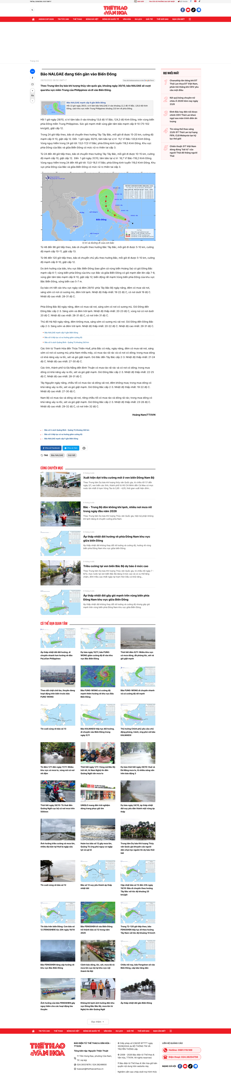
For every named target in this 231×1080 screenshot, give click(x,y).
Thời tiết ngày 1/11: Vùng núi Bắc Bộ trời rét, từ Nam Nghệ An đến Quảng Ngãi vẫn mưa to (98, 770)
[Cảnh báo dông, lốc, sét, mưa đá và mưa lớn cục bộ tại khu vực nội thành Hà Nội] (98, 951)
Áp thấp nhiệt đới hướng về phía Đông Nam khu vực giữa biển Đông (116, 538)
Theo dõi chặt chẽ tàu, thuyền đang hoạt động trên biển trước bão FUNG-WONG (58, 693)
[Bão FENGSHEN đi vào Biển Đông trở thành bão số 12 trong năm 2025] (98, 912)
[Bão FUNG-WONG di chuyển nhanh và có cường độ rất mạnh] (138, 676)
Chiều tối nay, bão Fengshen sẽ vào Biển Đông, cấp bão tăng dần (138, 966)
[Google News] (138, 81)
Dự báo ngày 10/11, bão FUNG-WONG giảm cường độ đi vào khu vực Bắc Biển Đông (97, 655)
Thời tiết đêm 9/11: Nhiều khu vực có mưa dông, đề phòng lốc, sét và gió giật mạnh (137, 655)
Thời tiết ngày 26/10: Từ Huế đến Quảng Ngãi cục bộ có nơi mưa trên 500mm (58, 808)
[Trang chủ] (33, 19)
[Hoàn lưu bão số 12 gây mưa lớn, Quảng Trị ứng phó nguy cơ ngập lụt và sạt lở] (98, 829)
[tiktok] (193, 10)
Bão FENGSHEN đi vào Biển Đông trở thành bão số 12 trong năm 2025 (97, 929)
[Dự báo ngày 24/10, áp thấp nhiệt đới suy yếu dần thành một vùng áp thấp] (138, 791)
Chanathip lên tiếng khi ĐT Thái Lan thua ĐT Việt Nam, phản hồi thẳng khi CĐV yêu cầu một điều (184, 85)
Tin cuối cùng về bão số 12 (53, 885)
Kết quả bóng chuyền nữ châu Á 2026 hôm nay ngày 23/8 (184, 100)
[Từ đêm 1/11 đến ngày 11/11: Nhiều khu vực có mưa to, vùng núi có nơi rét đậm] (58, 753)
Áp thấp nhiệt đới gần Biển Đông (136, 1003)
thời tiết (71, 455)
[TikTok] (200, 1)
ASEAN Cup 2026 (46, 19)
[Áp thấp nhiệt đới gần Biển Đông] (138, 989)
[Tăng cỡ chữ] (32, 91)
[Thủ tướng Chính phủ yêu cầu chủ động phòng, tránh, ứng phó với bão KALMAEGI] (138, 714)
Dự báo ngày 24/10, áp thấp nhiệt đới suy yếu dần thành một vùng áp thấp (138, 808)
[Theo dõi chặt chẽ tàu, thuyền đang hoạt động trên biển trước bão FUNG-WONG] (58, 676)
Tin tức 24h (63, 19)
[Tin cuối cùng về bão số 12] (58, 871)
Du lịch (138, 19)
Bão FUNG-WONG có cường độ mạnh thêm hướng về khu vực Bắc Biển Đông (97, 693)
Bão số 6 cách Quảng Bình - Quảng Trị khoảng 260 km (67, 342)
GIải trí (149, 19)
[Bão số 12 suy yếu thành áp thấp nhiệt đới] (98, 871)
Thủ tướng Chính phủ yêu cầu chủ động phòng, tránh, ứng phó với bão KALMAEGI (138, 731)
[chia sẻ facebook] (32, 77)
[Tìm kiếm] (32, 10)
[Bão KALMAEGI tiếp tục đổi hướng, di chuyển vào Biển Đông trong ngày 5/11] (98, 714)
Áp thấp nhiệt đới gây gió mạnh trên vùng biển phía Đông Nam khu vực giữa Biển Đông (116, 597)
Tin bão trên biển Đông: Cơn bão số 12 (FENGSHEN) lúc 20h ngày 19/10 (58, 928)
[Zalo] (199, 10)
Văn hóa (127, 19)
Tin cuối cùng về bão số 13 (53, 728)
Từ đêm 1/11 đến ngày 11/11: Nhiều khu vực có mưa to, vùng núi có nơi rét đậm (57, 770)
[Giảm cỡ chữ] (32, 101)
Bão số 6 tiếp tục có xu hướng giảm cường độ (63, 337)
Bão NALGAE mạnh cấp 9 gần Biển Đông (86, 103)
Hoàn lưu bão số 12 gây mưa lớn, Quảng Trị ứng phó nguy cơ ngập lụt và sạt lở (97, 846)
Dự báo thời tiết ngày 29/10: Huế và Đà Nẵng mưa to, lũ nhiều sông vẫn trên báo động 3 (138, 770)
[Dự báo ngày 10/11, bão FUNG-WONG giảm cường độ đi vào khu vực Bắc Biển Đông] (98, 638)
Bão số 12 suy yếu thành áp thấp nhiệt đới (96, 887)
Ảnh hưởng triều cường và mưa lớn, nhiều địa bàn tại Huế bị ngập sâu (58, 845)
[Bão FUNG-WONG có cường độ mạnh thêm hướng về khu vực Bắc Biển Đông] (98, 676)
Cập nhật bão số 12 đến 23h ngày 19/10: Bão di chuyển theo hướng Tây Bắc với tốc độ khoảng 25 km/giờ (137, 890)
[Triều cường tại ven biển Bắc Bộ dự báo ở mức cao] (61, 573)
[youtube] (188, 10)
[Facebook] (190, 1)
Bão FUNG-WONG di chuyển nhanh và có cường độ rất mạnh (138, 692)
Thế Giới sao (162, 19)
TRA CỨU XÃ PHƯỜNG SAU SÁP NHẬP (162, 1)
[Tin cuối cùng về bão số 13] (58, 714)
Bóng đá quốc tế (110, 19)
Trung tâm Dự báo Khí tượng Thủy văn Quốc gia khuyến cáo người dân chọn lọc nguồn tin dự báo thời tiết (137, 848)
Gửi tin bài (184, 1)
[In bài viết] (32, 84)
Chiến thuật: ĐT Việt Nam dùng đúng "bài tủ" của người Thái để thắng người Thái (183, 151)
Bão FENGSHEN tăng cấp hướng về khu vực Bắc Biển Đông (57, 966)
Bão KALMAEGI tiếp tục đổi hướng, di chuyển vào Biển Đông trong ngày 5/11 (97, 731)
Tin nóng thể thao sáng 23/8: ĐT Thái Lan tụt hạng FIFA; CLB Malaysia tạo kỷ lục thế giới (183, 134)
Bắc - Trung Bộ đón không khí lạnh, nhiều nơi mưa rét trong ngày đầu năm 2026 (117, 509)
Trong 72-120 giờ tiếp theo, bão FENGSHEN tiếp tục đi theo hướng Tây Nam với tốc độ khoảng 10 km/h (138, 929)
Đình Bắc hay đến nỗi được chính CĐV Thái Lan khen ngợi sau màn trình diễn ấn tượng (183, 116)
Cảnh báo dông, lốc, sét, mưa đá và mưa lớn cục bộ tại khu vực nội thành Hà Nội (98, 967)
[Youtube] (195, 1)
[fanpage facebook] (182, 10)
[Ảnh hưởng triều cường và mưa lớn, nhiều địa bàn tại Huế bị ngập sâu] (58, 829)
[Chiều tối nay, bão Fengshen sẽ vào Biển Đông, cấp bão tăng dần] (138, 951)
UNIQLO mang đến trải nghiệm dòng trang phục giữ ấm (95, 807)
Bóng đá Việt (92, 19)
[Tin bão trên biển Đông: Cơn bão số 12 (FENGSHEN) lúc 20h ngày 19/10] (58, 912)
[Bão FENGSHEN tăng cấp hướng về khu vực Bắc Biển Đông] (58, 951)
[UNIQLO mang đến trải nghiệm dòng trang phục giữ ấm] (98, 791)
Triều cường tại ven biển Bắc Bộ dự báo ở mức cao (115, 566)
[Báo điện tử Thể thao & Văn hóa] (116, 10)
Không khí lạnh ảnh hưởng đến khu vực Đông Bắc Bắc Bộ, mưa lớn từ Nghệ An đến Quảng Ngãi (97, 1006)
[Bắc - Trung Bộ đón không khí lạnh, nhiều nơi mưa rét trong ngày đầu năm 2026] (61, 514)
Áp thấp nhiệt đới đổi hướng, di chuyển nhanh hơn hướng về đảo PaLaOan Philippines (56, 655)
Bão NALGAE (57, 455)
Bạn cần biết (178, 19)
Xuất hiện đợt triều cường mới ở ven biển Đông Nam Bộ (118, 477)
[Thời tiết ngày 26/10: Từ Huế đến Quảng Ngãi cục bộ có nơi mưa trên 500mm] (58, 791)
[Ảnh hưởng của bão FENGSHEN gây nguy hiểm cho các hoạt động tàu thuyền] (58, 989)
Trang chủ (34, 61)
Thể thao (77, 19)
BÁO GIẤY (140, 1)
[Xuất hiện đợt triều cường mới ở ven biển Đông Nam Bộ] (61, 484)
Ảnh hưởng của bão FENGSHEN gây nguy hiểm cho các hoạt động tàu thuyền (58, 1006)
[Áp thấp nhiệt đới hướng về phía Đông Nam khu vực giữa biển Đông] (61, 543)
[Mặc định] (32, 96)
